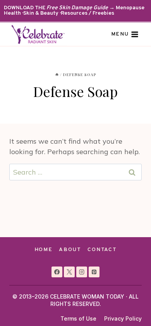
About (70, 249)
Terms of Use (78, 318)
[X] (69, 272)
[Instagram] (81, 272)
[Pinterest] (94, 272)
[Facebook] (56, 272)
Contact (102, 249)
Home (43, 249)
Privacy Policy (123, 318)
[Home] (57, 74)
